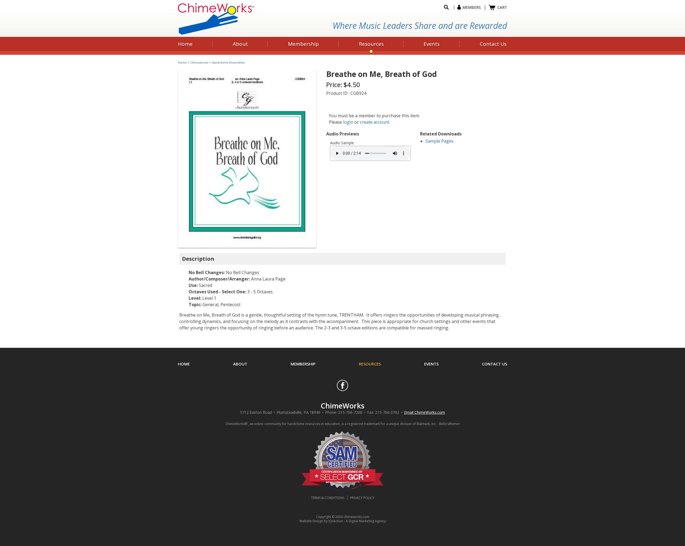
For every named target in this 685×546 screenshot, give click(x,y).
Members (471, 7)
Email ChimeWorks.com (424, 412)
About (240, 363)
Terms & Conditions (327, 498)
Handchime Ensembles (228, 62)
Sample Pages (439, 141)
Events (431, 363)
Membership (303, 363)
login (348, 122)
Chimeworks (199, 62)
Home (182, 62)
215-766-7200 (350, 412)
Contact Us (494, 363)
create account (374, 122)
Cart (502, 7)
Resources (370, 363)
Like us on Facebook (342, 385)
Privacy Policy (362, 498)
